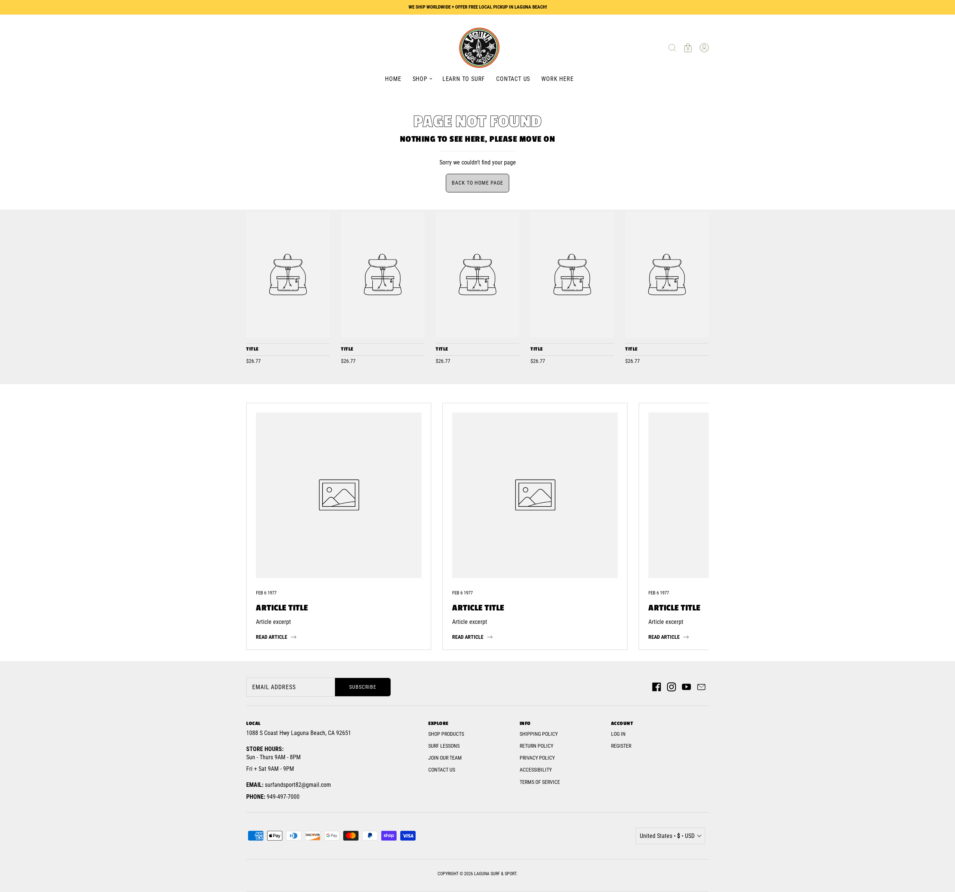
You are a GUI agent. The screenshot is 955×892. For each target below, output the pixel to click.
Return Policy (536, 746)
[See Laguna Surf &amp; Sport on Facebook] (656, 686)
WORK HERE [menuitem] (557, 78)
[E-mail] (701, 686)
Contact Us (441, 770)
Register (621, 746)
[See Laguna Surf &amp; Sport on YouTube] (686, 686)
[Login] (704, 48)
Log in (618, 734)
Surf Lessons (444, 746)
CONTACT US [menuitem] (513, 78)
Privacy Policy (537, 758)
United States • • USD (667, 835)
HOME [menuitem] (393, 78)
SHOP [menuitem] (420, 78)
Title (252, 349)
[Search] (672, 47)
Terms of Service (540, 782)
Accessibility (536, 770)
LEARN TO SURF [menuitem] (463, 78)
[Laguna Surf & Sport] (288, 274)
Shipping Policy (539, 734)
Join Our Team (445, 758)
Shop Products (446, 734)
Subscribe (362, 687)
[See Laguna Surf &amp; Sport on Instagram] (671, 686)
